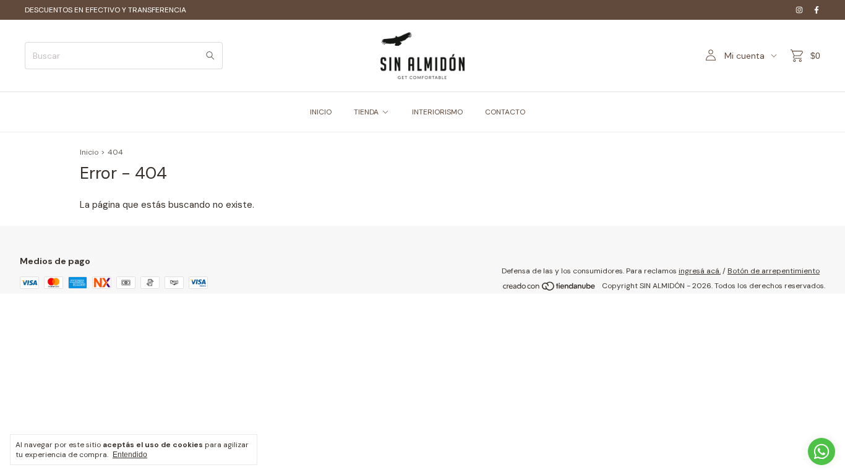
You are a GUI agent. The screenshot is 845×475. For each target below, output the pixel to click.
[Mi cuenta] (711, 55)
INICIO (321, 112)
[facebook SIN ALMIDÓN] (816, 10)
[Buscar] (210, 55)
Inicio (89, 152)
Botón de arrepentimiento (773, 271)
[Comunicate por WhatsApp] (821, 451)
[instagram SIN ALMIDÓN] (799, 10)
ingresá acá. (700, 271)
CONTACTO (505, 112)
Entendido (130, 454)
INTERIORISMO (437, 112)
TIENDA (366, 112)
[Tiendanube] (550, 289)
